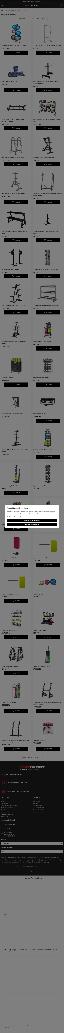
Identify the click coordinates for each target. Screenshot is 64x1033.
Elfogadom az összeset (32, 524)
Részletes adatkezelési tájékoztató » (16, 516)
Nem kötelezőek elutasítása (32, 520)
